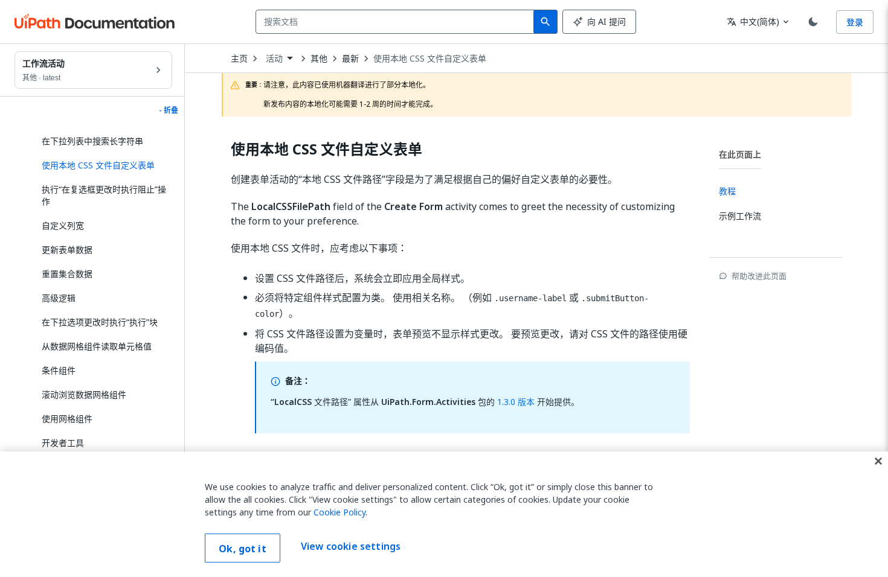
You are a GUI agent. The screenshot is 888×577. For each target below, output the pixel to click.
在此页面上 (740, 154)
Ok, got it (242, 548)
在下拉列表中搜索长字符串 (92, 141)
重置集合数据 (67, 273)
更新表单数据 (67, 249)
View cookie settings (351, 547)
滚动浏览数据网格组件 (84, 394)
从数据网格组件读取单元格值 (97, 346)
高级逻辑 (59, 298)
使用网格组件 (67, 418)
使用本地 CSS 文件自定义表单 (429, 58)
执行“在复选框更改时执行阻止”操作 (104, 195)
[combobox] (397, 22)
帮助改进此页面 (759, 276)
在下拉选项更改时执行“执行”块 (100, 322)
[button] (102, 165)
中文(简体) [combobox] (753, 21)
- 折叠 (168, 110)
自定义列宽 (63, 225)
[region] (444, 514)
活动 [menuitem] (274, 58)
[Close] (878, 461)
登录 (854, 22)
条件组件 (59, 370)
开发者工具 (63, 442)
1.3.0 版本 (515, 401)
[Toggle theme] (813, 21)
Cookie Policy (339, 512)
